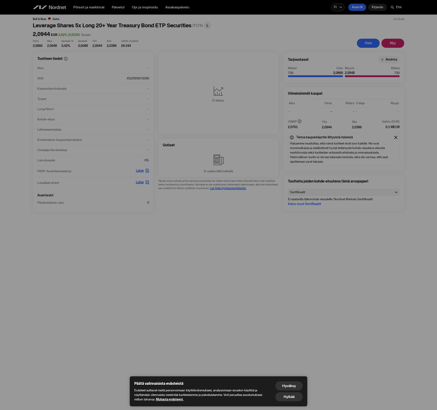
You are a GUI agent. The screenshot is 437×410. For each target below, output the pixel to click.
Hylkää (289, 397)
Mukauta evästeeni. (169, 399)
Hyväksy (289, 386)
